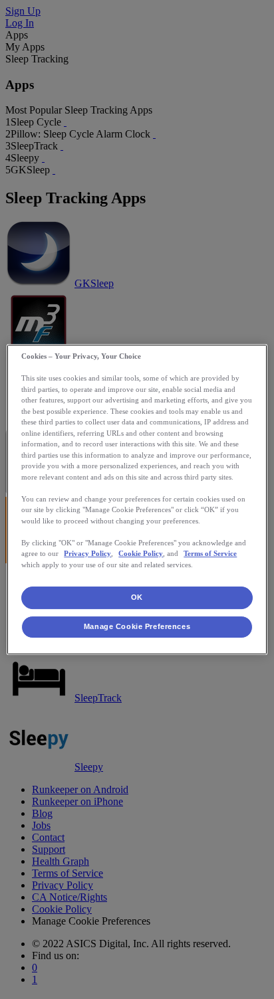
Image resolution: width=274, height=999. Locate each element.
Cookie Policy (140, 553)
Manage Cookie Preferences (137, 626)
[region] (137, 499)
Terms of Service (210, 553)
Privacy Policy (87, 553)
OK (137, 597)
